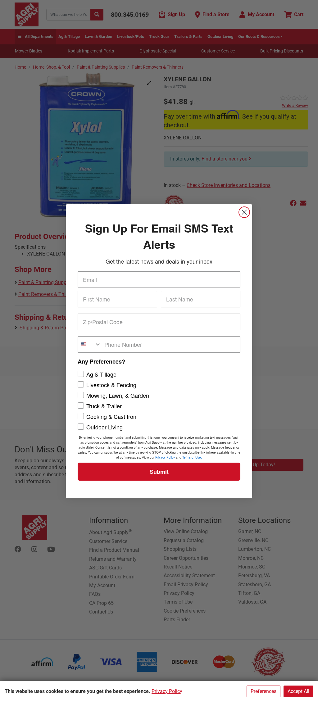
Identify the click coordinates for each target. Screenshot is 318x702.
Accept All (298, 691)
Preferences (263, 691)
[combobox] (89, 344)
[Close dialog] (244, 212)
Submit (159, 472)
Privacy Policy (167, 691)
